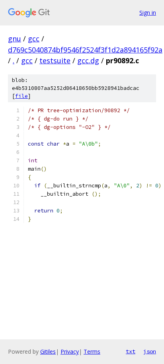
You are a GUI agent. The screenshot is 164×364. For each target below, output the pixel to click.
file (21, 96)
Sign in (147, 12)
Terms (92, 351)
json (149, 351)
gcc (33, 38)
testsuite (54, 60)
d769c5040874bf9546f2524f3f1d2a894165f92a (85, 50)
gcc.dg (88, 60)
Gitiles (48, 351)
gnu (14, 38)
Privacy (70, 351)
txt (130, 351)
